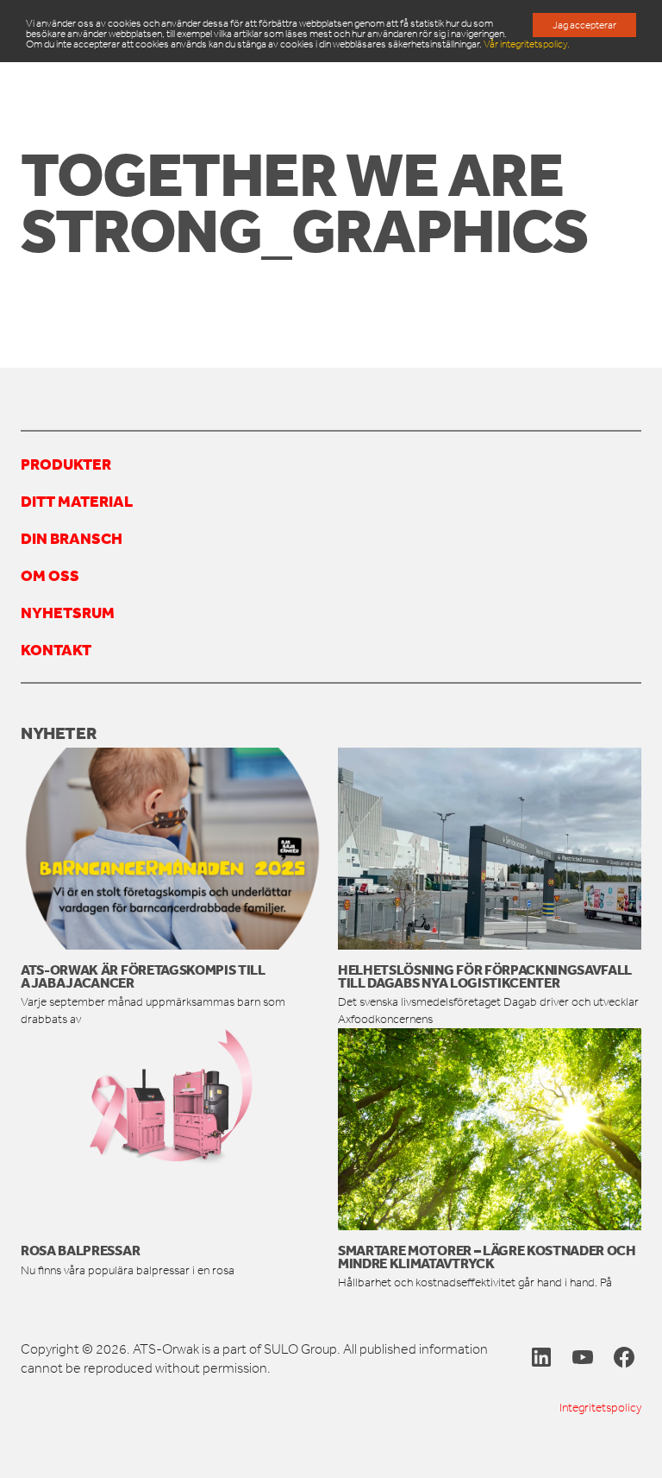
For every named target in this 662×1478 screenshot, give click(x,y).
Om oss (50, 574)
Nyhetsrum (68, 612)
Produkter (66, 463)
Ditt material (77, 500)
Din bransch (71, 537)
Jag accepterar (584, 25)
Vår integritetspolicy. (527, 44)
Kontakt (56, 649)
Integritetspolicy (600, 1407)
